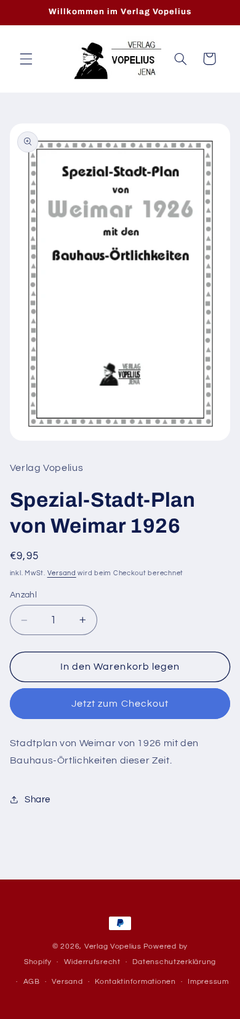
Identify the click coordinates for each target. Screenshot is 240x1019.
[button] (26, 58)
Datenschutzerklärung (174, 962)
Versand (61, 573)
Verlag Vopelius (113, 946)
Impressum (208, 981)
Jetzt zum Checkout (120, 704)
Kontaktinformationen (135, 981)
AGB (31, 981)
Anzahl (24, 595)
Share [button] (37, 799)
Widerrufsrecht (92, 962)
